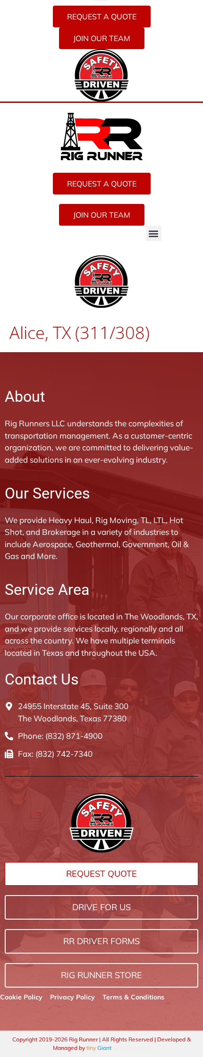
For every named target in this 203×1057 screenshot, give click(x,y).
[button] (153, 233)
